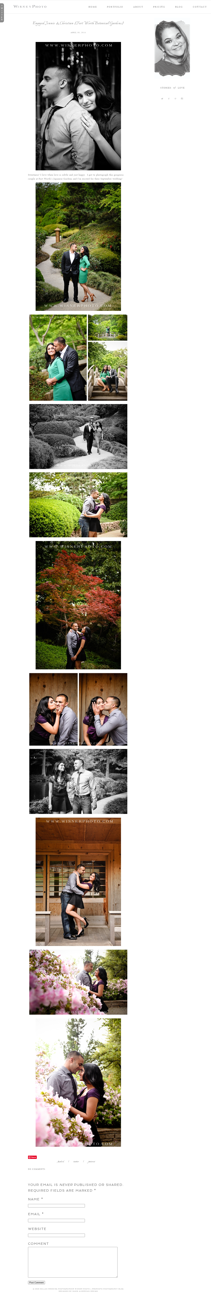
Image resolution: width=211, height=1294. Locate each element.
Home (93, 7)
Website (37, 1229)
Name (34, 1199)
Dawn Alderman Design (85, 1291)
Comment (38, 1244)
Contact (200, 7)
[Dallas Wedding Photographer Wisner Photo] (31, 6)
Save (33, 1157)
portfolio (115, 7)
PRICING (159, 7)
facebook (61, 1162)
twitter (76, 1162)
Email (34, 1214)
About (138, 7)
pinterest (91, 1162)
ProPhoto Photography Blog (108, 1289)
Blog (179, 7)
